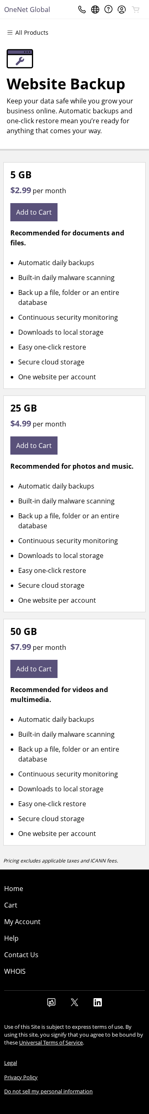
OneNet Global (27, 9)
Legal (10, 1062)
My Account (22, 921)
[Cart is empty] (135, 9)
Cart (10, 905)
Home (13, 888)
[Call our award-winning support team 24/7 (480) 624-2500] (108, 9)
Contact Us (21, 954)
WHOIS (15, 971)
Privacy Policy (21, 1077)
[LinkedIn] (98, 1004)
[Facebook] (51, 1004)
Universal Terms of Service (51, 1042)
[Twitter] (74, 1004)
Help (11, 938)
